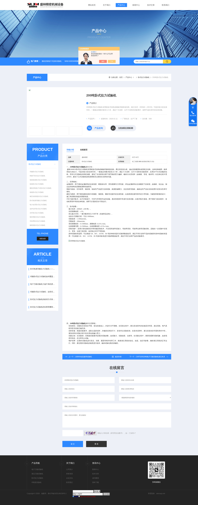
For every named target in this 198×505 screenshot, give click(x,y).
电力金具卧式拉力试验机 (38, 204)
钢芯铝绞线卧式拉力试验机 (39, 196)
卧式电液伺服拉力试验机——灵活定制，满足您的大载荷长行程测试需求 (43, 269)
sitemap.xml (160, 493)
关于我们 (106, 5)
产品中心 (121, 5)
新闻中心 (136, 5)
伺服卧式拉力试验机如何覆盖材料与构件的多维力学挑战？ (43, 276)
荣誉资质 (69, 474)
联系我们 (165, 5)
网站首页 (92, 5)
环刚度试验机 (36, 482)
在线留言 (84, 150)
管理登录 (151, 493)
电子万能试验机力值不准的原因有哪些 (43, 284)
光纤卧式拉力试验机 (37, 213)
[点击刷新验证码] (90, 433)
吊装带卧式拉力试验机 (37, 221)
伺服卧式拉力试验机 (37, 171)
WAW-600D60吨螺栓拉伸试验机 (76, 61)
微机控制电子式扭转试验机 (52, 61)
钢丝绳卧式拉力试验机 (37, 217)
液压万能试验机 (37, 474)
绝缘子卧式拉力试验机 (37, 176)
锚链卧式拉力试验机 (37, 192)
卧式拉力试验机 (143, 77)
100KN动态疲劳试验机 (83, 357)
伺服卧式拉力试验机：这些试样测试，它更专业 (43, 292)
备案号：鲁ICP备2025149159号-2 (53, 493)
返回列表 (118, 357)
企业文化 (69, 478)
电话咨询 (193, 115)
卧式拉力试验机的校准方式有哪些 (43, 299)
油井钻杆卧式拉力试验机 (38, 209)
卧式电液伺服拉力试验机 (38, 200)
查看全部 (42, 238)
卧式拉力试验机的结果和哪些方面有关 (43, 307)
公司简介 (69, 469)
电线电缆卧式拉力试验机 (38, 180)
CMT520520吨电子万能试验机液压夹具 (150, 357)
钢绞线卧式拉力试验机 (37, 225)
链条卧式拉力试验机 (37, 184)
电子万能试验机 (37, 469)
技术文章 (151, 5)
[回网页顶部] (193, 108)
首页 (121, 77)
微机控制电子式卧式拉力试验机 (40, 188)
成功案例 (95, 478)
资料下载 (95, 482)
